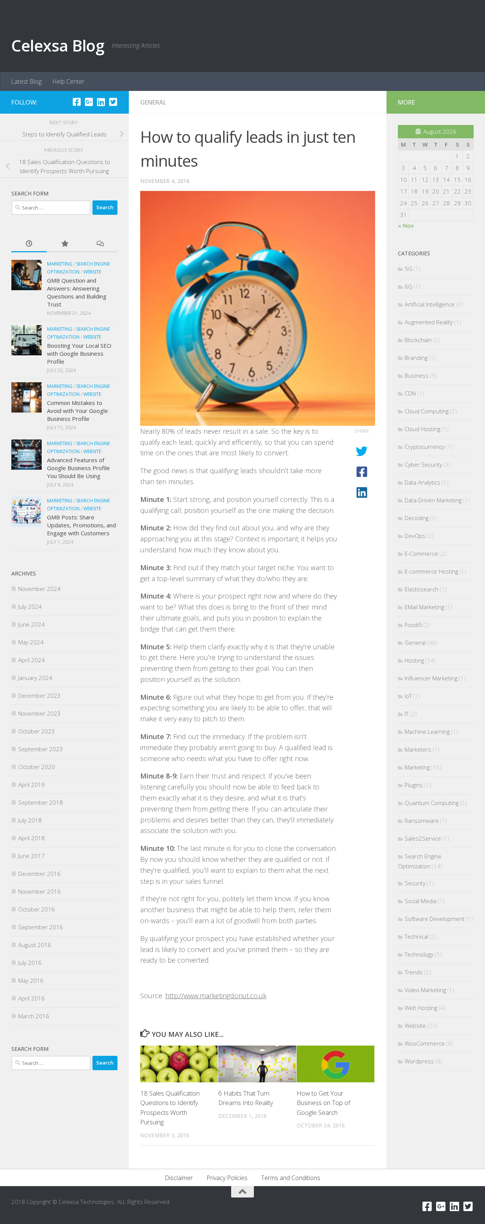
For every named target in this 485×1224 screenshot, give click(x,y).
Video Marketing (425, 990)
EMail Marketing (424, 607)
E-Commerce (421, 553)
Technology (419, 954)
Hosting (414, 660)
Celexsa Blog (57, 45)
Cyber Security (423, 464)
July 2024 (30, 606)
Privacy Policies (227, 1178)
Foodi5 (413, 624)
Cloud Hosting (422, 429)
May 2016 (31, 980)
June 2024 (31, 624)
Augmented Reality (429, 322)
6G (408, 286)
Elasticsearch (421, 589)
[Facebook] (76, 101)
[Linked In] (100, 101)
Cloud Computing (427, 411)
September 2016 (40, 927)
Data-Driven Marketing (433, 500)
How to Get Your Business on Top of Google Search (323, 1103)
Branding (416, 357)
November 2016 (39, 891)
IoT (408, 696)
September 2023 (40, 749)
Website (92, 272)
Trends (414, 972)
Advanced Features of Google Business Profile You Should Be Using (78, 468)
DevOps (415, 535)
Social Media (420, 901)
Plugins (414, 785)
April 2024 (31, 660)
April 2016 (31, 998)
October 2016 (36, 909)
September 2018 (40, 802)
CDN (410, 393)
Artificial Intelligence (430, 304)
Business (417, 375)
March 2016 (33, 1016)
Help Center (68, 81)
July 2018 (30, 820)
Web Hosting (421, 1007)
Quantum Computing (431, 803)
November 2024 (39, 588)
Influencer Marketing (431, 678)
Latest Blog (26, 81)
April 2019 (31, 784)
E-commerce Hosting (431, 571)
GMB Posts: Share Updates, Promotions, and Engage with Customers (81, 525)
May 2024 (31, 642)
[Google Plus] (88, 101)
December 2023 (39, 695)
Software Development (435, 918)
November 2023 (39, 713)
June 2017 (31, 856)
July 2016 (30, 962)
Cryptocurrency (424, 446)
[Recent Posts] (29, 244)
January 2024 (35, 678)
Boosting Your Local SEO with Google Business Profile (79, 353)
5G (408, 268)
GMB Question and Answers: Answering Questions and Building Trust (76, 292)
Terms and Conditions (290, 1178)
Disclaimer (179, 1178)
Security (415, 883)
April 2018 (31, 838)
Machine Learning (427, 731)
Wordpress (419, 1061)
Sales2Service (423, 838)
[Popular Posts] (64, 244)
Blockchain (418, 340)
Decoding (417, 518)
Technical (416, 936)
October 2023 (36, 731)
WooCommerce (425, 1043)
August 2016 (34, 945)
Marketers (418, 749)
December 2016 (39, 873)
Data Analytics (422, 482)
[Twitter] (112, 101)
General (153, 102)
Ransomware (422, 820)
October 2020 (36, 767)
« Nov (406, 225)
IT (406, 714)
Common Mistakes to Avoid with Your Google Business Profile (77, 410)
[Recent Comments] (99, 244)
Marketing (59, 264)
